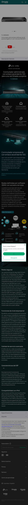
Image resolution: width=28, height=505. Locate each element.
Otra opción (14, 258)
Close (24, 244)
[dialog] (14, 252)
